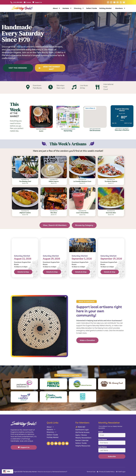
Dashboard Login (82, 430)
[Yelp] (120, 2)
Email (100, 432)
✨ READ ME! (80, 427)
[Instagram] (111, 2)
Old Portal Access (82, 432)
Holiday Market (105, 8)
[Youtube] (114, 2)
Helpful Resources (82, 446)
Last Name (102, 447)
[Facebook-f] (107, 2)
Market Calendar (82, 440)
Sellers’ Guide (91, 8)
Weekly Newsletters (83, 438)
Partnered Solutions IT (59, 472)
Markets (66, 8)
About (55, 8)
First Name (102, 439)
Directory (77, 8)
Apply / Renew (81, 435)
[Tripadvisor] (117, 2)
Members (119, 8)
